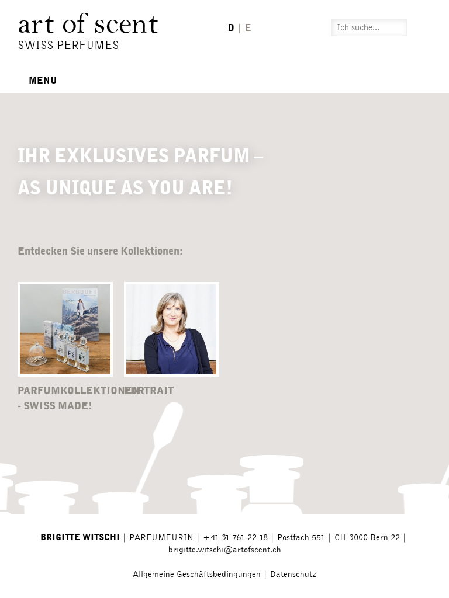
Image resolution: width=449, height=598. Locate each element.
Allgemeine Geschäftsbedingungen (197, 574)
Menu (41, 80)
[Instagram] (275, 27)
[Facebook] (294, 27)
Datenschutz (293, 574)
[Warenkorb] (425, 27)
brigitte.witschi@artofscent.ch (224, 549)
